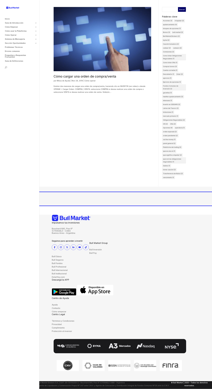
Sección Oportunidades (15, 43)
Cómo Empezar (11, 27)
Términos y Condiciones (63, 321)
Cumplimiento (58, 328)
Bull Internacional (60, 270)
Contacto (56, 308)
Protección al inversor (62, 331)
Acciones (167, 21)
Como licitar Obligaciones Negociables (172, 57)
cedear (167, 48)
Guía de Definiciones (14, 61)
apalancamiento (170, 24)
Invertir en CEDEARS (171, 104)
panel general (169, 143)
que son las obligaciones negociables (172, 160)
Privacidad (57, 324)
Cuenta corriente (170, 70)
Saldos (166, 166)
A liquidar (179, 21)
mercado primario (170, 116)
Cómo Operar (11, 35)
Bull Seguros (57, 260)
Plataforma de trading (172, 147)
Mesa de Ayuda (63, 81)
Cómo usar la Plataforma (15, 31)
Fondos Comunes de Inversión (170, 87)
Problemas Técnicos (14, 47)
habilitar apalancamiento (173, 97)
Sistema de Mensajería (15, 39)
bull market (177, 32)
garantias (167, 93)
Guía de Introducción (14, 23)
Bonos (166, 32)
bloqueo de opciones (172, 28)
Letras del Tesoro (171, 108)
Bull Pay (93, 253)
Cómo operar (90, 81)
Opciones (167, 128)
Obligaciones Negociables (174, 120)
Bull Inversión (95, 249)
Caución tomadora (171, 44)
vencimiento (168, 177)
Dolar (180, 74)
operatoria (180, 128)
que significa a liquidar (172, 155)
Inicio (7, 19)
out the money (169, 139)
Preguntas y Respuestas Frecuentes (15, 56)
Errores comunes (12, 51)
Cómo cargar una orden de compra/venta (85, 76)
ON (165, 124)
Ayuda (55, 304)
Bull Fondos (57, 263)
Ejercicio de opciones (172, 82)
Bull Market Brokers (171, 36)
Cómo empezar (59, 311)
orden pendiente (170, 135)
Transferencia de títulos (173, 173)
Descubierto (168, 74)
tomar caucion (169, 170)
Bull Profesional (59, 267)
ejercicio (167, 78)
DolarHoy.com (58, 277)
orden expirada (170, 132)
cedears (177, 48)
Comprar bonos (170, 66)
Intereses (167, 100)
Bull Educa (56, 256)
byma (166, 40)
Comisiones (168, 52)
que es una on (169, 151)
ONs (173, 124)
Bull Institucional (59, 273)
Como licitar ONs (170, 62)
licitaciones (168, 112)
